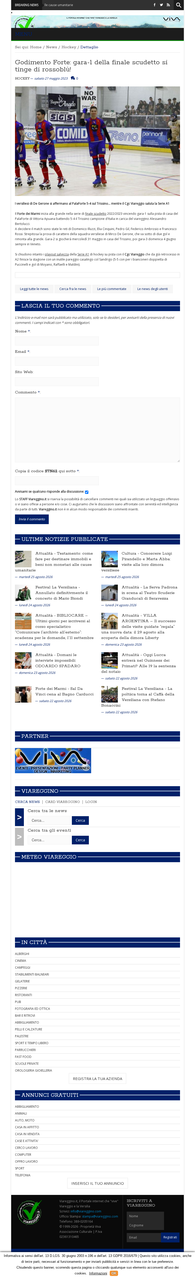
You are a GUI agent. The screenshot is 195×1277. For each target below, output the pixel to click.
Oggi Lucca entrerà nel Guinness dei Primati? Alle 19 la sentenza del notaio (138, 663)
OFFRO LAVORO (26, 1161)
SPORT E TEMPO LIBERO (31, 1043)
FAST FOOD (23, 1057)
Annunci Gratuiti (49, 1095)
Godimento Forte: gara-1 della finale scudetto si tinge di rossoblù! (91, 66)
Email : (22, 351)
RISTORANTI (23, 995)
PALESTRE (21, 1036)
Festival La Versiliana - (57, 587)
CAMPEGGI (22, 967)
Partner (34, 736)
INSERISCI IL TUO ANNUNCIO (97, 1183)
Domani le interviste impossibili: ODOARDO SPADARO (57, 660)
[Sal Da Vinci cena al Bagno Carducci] (23, 694)
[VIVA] (53, 760)
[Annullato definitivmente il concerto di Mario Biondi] (23, 592)
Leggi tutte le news (34, 288)
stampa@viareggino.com (100, 1216)
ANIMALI (21, 1113)
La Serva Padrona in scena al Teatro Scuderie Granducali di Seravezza (149, 593)
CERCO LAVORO (26, 1148)
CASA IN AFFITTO (27, 1127)
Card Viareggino (62, 802)
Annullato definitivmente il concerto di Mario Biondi (61, 595)
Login (91, 802)
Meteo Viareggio (48, 857)
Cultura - (131, 553)
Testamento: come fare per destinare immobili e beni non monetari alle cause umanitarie (54, 562)
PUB (18, 1002)
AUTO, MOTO (25, 1120)
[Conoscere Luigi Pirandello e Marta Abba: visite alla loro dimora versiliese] (109, 559)
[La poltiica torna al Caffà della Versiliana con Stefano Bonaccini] (109, 694)
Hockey (68, 47)
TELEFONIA (22, 1175)
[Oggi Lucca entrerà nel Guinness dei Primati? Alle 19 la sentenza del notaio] (109, 660)
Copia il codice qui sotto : (47, 471)
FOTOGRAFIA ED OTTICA (32, 1009)
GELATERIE (22, 981)
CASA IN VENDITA (27, 1134)
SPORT (19, 1168)
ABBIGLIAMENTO (27, 1022)
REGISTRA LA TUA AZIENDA (97, 1078)
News (51, 47)
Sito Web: (24, 372)
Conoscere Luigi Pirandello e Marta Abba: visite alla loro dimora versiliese (136, 562)
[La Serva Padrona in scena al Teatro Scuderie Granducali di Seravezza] (109, 592)
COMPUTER (23, 1154)
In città (34, 942)
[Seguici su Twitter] (161, 5)
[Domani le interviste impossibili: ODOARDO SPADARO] (23, 660)
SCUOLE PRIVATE (27, 1063)
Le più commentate (111, 288)
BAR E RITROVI (25, 1015)
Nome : (23, 331)
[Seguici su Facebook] (154, 5)
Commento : (28, 392)
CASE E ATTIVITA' (27, 1141)
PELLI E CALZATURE (28, 1029)
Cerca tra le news (47, 811)
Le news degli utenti (152, 288)
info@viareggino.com (86, 1211)
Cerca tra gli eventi (49, 830)
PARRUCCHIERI (25, 1050)
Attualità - (46, 553)
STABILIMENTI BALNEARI (32, 974)
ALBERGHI (22, 954)
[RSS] (168, 5)
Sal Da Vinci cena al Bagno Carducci (64, 691)
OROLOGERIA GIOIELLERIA (33, 1070)
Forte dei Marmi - (52, 688)
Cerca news (27, 802)
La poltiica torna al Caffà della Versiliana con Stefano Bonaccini (137, 697)
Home (36, 47)
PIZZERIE (21, 988)
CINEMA (20, 961)
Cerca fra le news (72, 288)
